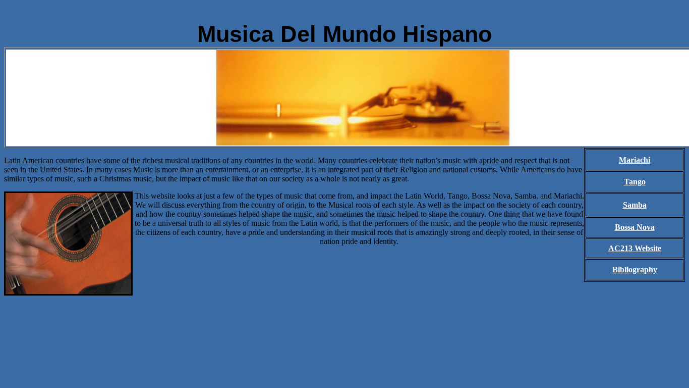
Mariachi (634, 160)
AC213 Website (634, 248)
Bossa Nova (635, 227)
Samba (635, 205)
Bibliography (634, 269)
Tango (635, 181)
